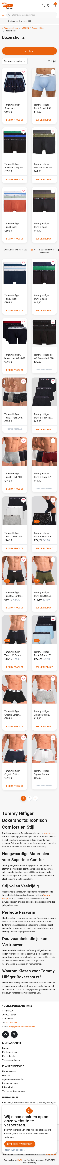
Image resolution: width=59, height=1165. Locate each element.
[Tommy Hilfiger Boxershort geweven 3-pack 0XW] (14, 82)
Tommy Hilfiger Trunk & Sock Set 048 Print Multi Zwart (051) (42, 535)
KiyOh (19, 1160)
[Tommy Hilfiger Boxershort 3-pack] (14, 141)
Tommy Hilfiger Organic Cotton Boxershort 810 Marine (12, 773)
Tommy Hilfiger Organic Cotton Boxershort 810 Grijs (44, 713)
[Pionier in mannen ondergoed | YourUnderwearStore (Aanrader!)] (7, 5)
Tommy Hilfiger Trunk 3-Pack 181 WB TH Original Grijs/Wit (13, 535)
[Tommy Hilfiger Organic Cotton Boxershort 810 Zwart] (14, 689)
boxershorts (49, 833)
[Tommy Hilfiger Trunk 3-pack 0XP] (44, 82)
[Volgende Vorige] (35, 798)
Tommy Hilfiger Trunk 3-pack (12, 225)
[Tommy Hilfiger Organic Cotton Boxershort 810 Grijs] (44, 689)
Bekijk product (14, 120)
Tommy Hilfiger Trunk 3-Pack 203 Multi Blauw (42, 654)
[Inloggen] (43, 5)
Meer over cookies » (15, 1150)
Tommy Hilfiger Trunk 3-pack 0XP (43, 106)
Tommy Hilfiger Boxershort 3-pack (13, 166)
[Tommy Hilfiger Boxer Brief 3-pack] (44, 141)
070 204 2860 (12, 1023)
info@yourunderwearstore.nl (22, 1027)
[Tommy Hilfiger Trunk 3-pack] (14, 201)
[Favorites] (48, 5)
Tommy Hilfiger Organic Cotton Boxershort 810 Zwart (12, 713)
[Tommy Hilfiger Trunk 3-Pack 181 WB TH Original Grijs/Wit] (14, 510)
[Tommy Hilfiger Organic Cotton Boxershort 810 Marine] (14, 748)
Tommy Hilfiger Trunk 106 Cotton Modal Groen (42, 594)
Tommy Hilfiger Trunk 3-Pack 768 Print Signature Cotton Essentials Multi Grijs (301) (13, 416)
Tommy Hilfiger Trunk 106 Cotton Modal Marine (12, 654)
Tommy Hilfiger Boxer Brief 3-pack (43, 166)
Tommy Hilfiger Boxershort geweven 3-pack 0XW (12, 106)
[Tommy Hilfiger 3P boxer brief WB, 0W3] (14, 332)
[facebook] (5, 1034)
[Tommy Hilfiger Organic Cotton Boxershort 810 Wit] (44, 748)
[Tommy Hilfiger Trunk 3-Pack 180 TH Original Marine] (44, 392)
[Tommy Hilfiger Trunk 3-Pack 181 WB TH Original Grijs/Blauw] (14, 451)
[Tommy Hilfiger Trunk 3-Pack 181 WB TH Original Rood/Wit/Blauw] (44, 451)
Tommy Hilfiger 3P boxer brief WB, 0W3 (14, 356)
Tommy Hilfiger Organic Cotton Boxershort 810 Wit (43, 773)
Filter (31, 51)
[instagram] (14, 1034)
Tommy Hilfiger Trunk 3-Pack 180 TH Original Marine (43, 416)
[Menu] (3, 15)
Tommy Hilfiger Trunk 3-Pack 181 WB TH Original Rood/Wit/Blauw (42, 475)
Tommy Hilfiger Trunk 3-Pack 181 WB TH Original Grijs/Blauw (13, 475)
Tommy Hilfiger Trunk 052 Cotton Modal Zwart (12, 594)
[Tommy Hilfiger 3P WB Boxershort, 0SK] (44, 332)
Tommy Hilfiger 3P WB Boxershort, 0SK (44, 356)
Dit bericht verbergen (19, 1144)
